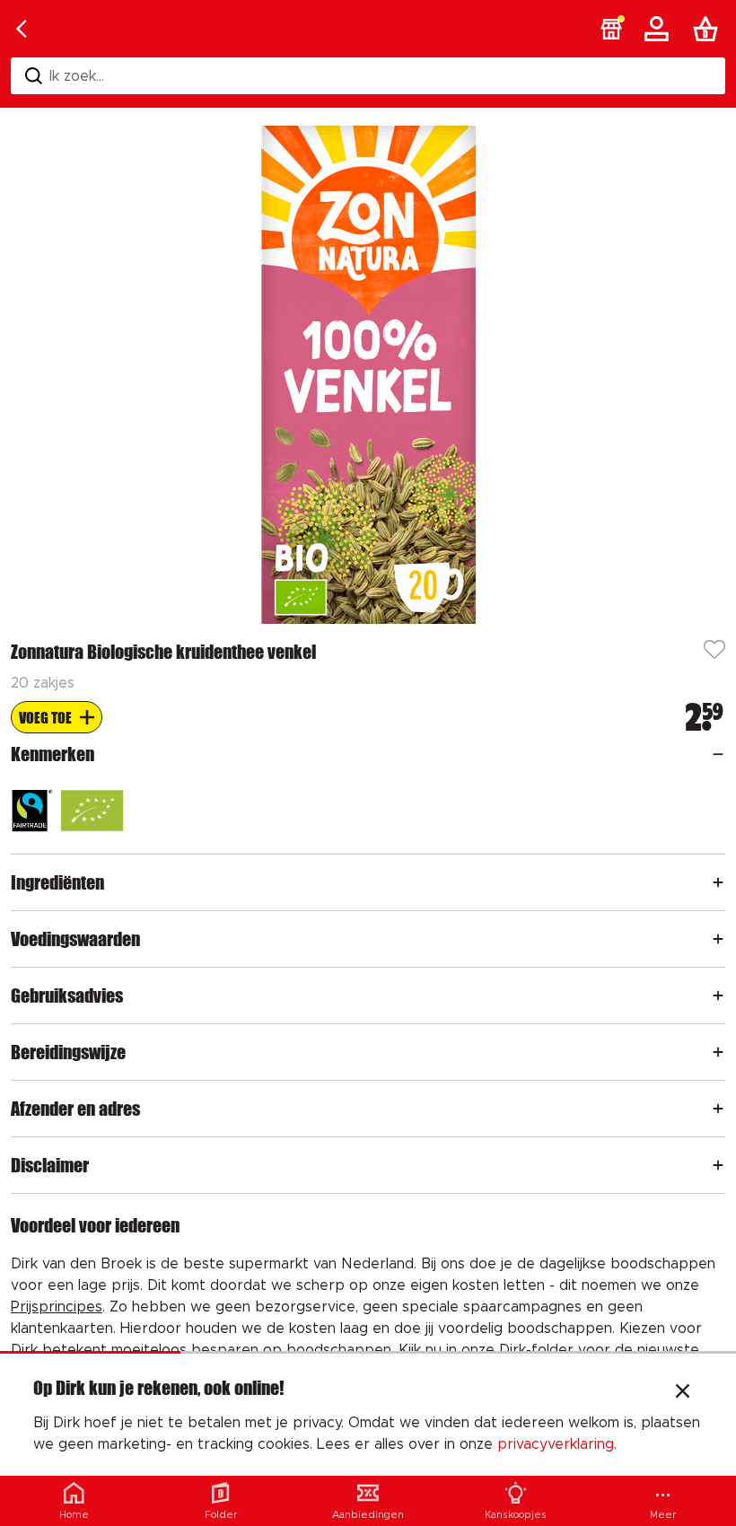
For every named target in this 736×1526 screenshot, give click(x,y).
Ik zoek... (76, 76)
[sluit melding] (682, 1393)
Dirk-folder (536, 1350)
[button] (611, 29)
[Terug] (21, 28)
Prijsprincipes (56, 1307)
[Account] (660, 28)
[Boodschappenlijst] (709, 28)
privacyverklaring (555, 1444)
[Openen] (718, 754)
